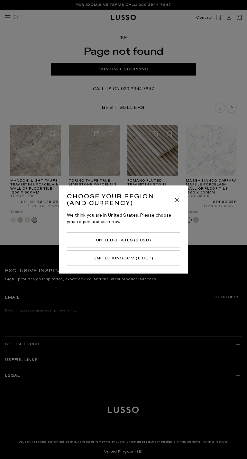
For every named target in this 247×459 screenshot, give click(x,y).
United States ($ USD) (123, 240)
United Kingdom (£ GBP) (123, 258)
